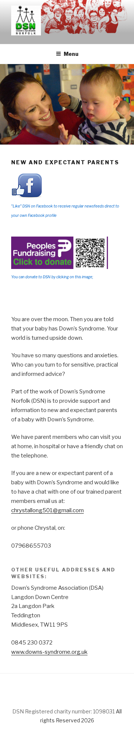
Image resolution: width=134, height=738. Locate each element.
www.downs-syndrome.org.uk (49, 652)
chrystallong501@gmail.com (47, 510)
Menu (71, 54)
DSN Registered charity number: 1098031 (63, 711)
